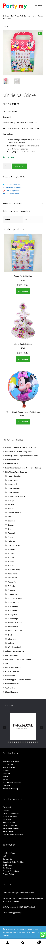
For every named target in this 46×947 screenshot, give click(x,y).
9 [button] (25, 742)
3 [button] (12, 742)
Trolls (10, 635)
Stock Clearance (11, 692)
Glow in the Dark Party (12, 782)
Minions (11, 557)
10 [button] (27, 742)
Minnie (34, 16)
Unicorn (11, 643)
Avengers (11, 500)
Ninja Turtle (13, 574)
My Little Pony (14, 570)
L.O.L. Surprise (14, 545)
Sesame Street (14, 594)
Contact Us (7, 859)
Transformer (13, 627)
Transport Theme (15, 631)
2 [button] (10, 742)
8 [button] (23, 742)
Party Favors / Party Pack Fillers (18, 659)
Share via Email (12, 193)
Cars (10, 517)
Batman (11, 504)
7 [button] (21, 742)
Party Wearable (11, 655)
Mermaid (11, 549)
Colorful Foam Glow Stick (13, 834)
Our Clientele (8, 868)
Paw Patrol (12, 578)
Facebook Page (9, 853)
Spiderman (12, 610)
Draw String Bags (10, 816)
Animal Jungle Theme (16, 496)
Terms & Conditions (11, 871)
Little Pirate (13, 480)
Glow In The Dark (12, 671)
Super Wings (13, 618)
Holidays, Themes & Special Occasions (20, 447)
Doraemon (12, 525)
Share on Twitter (13, 184)
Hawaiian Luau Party (11, 761)
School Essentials (12, 684)
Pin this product (12, 190)
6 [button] (18, 742)
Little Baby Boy (14, 488)
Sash (7, 663)
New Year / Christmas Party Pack (18, 451)
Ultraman (12, 639)
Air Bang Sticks (9, 822)
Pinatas (6, 810)
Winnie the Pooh (14, 647)
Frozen (10, 537)
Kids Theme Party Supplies (20, 16)
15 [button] (38, 742)
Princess (11, 590)
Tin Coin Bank (10, 688)
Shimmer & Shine (15, 598)
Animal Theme (9, 767)
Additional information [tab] (12, 203)
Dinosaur (11, 521)
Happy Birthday (14, 476)
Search (23, 943)
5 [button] (16, 742)
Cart (35, 941)
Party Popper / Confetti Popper (18, 680)
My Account (7, 943)
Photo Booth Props (13, 667)
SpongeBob (12, 614)
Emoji (10, 529)
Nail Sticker (21, 177)
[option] (23, 726)
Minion (5, 776)
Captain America (14, 513)
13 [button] (33, 742)
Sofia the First (13, 602)
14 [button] (35, 742)
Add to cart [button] (23, 291)
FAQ (4, 856)
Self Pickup (7, 865)
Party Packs (7, 807)
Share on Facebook (13, 187)
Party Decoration (12, 460)
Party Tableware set (11, 813)
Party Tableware (11, 464)
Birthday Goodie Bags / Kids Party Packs (21, 456)
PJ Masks (11, 586)
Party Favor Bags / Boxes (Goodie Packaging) (23, 468)
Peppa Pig (12, 582)
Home (7, 16)
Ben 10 (10, 508)
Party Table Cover (10, 825)
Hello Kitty (12, 541)
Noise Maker (10, 675)
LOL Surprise (8, 764)
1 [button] (8, 742)
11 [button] (29, 742)
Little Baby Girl (14, 492)
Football (11, 533)
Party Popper (8, 831)
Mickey (11, 553)
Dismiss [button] (6, 935)
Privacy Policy (8, 874)
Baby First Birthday (10, 788)
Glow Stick (7, 819)
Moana (11, 566)
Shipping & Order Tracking (13, 862)
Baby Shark (12, 484)
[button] (40, 33)
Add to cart (19, 166)
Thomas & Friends (15, 622)
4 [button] (14, 742)
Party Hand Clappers (11, 828)
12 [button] (31, 742)
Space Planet (13, 606)
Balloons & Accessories (14, 651)
